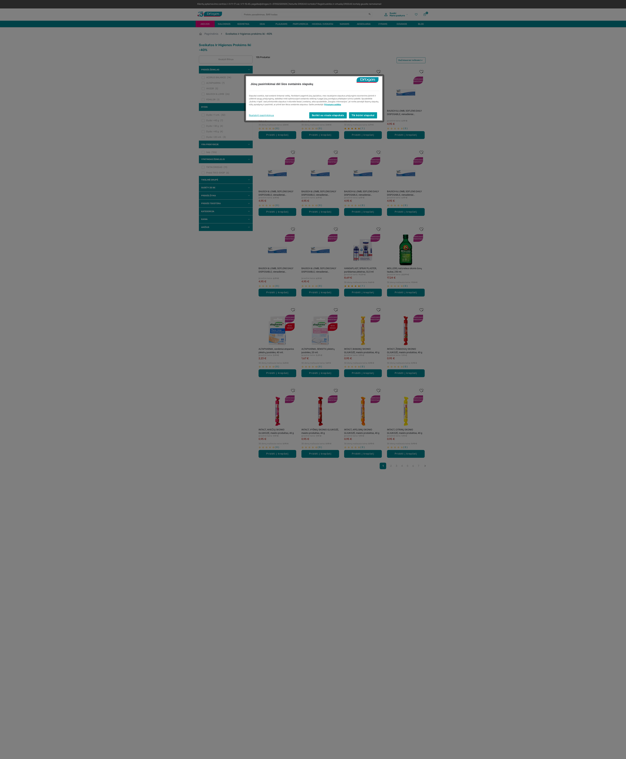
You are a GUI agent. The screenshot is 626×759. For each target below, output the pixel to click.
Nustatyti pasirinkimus (261, 115)
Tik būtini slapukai (363, 115)
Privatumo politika (332, 104)
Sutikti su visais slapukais (328, 115)
